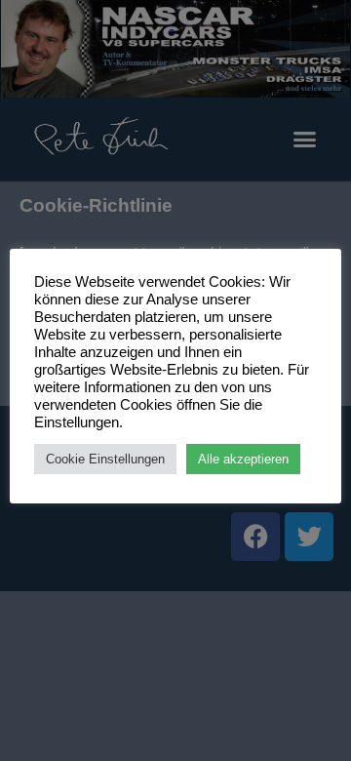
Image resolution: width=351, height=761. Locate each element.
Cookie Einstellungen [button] (105, 459)
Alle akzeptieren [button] (243, 459)
